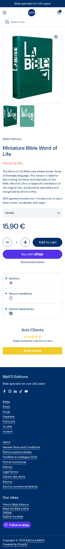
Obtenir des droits (14, 476)
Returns (7, 482)
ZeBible (7, 512)
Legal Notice (10, 472)
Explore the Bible (13, 516)
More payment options (32, 261)
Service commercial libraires (20, 486)
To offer (7, 426)
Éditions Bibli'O (35, 540)
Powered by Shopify (15, 544)
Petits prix (9, 421)
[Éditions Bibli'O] (32, 12)
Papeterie (8, 416)
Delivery (7, 467)
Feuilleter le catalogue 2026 (20, 457)
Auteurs (7, 431)
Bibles (6, 402)
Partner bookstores (14, 462)
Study (6, 412)
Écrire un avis (33, 351)
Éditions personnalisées (17, 452)
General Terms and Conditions (21, 447)
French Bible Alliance (16, 504)
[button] (58, 12)
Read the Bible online (16, 508)
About (6, 442)
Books (6, 406)
